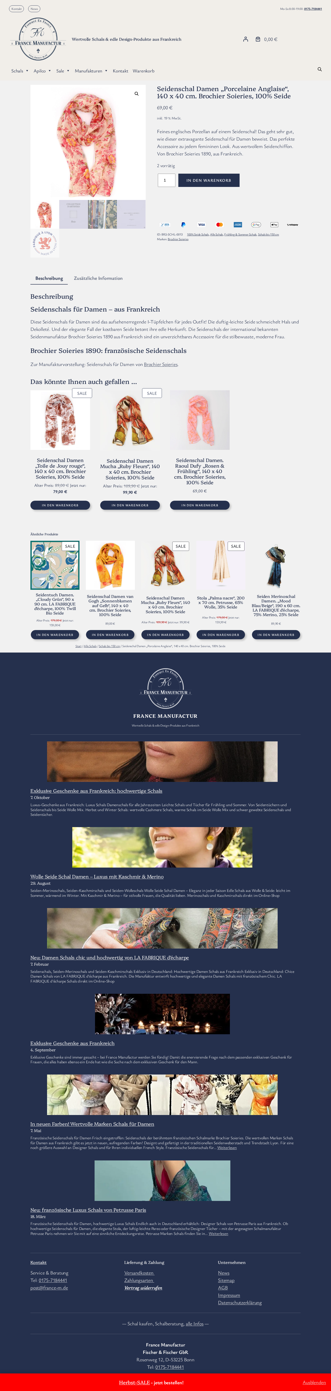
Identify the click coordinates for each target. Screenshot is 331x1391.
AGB (223, 1287)
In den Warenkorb (208, 180)
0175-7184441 (313, 9)
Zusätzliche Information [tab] (98, 278)
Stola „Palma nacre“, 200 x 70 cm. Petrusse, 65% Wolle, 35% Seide (221, 602)
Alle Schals (216, 234)
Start (78, 646)
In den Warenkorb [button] (60, 505)
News (34, 9)
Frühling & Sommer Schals (240, 234)
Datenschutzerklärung (240, 1302)
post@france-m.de (49, 1287)
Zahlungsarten (139, 1280)
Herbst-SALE (134, 1382)
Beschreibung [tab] (49, 278)
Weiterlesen (227, 1147)
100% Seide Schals (198, 234)
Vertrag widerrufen (143, 1287)
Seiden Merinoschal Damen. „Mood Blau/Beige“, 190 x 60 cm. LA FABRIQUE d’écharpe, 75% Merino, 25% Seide (276, 605)
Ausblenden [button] (314, 1382)
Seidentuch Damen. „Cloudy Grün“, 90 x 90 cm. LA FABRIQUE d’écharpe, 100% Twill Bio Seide (55, 603)
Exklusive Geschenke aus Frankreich (72, 1042)
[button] (137, 94)
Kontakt (16, 9)
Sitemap (226, 1280)
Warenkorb (143, 70)
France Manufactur (165, 715)
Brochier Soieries (178, 239)
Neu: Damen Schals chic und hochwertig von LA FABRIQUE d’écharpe (109, 957)
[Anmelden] (245, 39)
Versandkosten (139, 1272)
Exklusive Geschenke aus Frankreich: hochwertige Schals (96, 790)
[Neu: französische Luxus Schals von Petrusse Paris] (162, 1196)
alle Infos (195, 1323)
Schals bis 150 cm (268, 234)
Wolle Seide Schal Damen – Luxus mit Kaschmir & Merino (96, 876)
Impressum (229, 1295)
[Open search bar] (319, 68)
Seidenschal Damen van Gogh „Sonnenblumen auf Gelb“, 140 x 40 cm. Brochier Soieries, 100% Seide (110, 605)
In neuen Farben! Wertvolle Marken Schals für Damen (92, 1123)
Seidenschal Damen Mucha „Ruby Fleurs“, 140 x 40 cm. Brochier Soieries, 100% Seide (165, 605)
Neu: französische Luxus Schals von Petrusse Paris (88, 1209)
